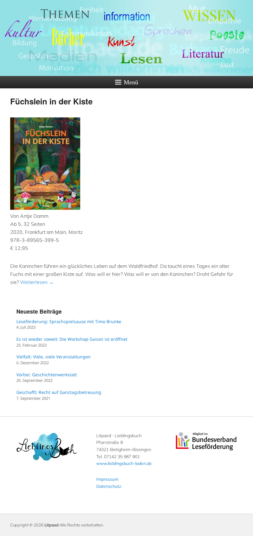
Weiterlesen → (37, 282)
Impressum (107, 479)
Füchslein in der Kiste (51, 101)
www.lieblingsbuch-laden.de (124, 463)
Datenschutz (108, 486)
